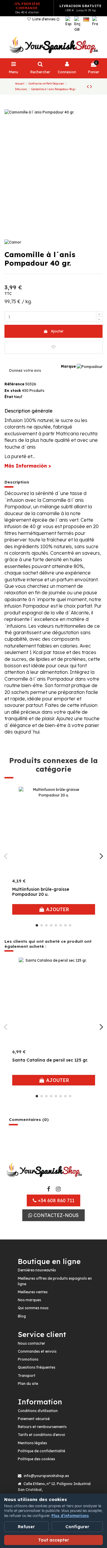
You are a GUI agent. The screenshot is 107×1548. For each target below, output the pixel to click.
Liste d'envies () (45, 19)
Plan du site (28, 1383)
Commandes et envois (37, 1351)
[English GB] (77, 24)
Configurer (77, 1526)
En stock (12, 390)
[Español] (68, 24)
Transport (26, 1375)
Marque (68, 366)
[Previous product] (88, 86)
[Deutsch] (86, 24)
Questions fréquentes (36, 1367)
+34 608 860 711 (55, 1200)
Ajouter (57, 331)
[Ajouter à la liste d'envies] (53, 347)
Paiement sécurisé (34, 1418)
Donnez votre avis (25, 370)
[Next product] (91, 86)
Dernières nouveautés (37, 1270)
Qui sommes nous (33, 1308)
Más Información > (27, 466)
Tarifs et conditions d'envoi (41, 1434)
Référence (14, 384)
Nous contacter (31, 1343)
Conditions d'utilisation (38, 1411)
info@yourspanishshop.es (46, 1476)
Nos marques (29, 1300)
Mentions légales (32, 1443)
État (8, 397)
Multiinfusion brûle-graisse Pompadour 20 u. (40, 892)
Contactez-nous (55, 1215)
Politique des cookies (36, 1459)
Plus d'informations (70, 1515)
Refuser (26, 1526)
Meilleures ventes (33, 1292)
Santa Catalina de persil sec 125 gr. (50, 1060)
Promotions (28, 1359)
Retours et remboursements (42, 1426)
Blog (22, 1316)
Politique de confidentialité (41, 1451)
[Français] (95, 24)
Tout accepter (53, 1540)
